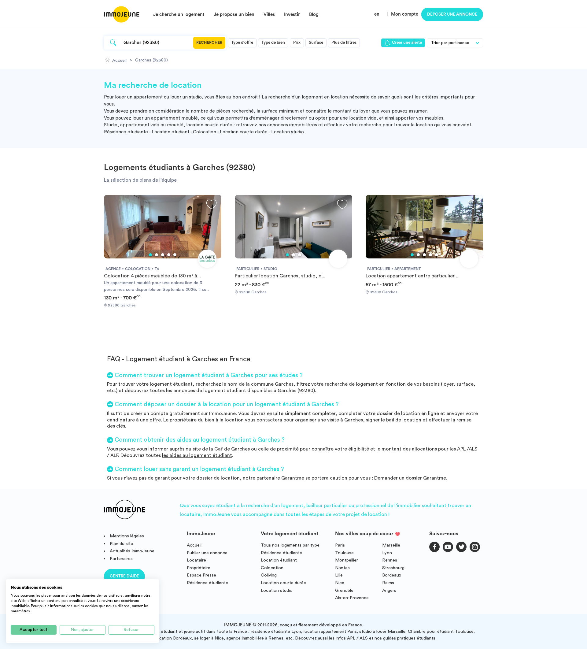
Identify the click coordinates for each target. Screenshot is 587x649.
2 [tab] (156, 254)
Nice (339, 582)
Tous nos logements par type (290, 545)
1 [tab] (150, 254)
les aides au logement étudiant (197, 455)
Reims (388, 582)
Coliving (269, 575)
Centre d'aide (124, 576)
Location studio (287, 132)
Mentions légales (127, 536)
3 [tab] (162, 254)
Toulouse (344, 553)
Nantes (342, 568)
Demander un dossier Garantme (410, 478)
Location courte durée (244, 132)
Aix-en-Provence (352, 597)
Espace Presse (201, 575)
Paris (340, 545)
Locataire (196, 560)
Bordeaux (391, 575)
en (376, 14)
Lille (339, 575)
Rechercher (209, 42)
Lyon (387, 553)
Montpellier (346, 560)
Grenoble (344, 590)
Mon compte (404, 14)
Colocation (204, 132)
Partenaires (121, 558)
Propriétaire (198, 568)
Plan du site (121, 543)
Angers (389, 590)
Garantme (292, 478)
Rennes (389, 560)
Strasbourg (393, 568)
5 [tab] (174, 254)
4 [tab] (168, 254)
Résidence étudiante (126, 132)
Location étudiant (170, 132)
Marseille (391, 545)
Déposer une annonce (452, 14)
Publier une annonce (207, 553)
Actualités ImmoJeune (132, 551)
